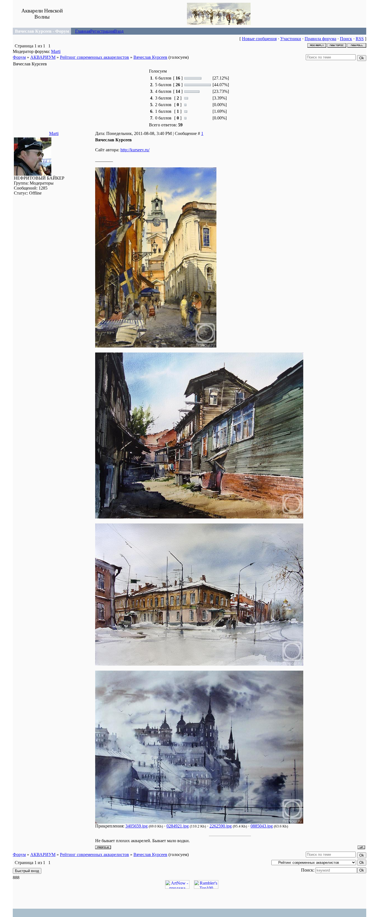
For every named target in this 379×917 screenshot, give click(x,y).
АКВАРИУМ (42, 57)
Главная (82, 31)
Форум (19, 57)
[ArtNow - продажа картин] (177, 887)
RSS (360, 38)
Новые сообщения (259, 38)
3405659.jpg (136, 826)
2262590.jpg (220, 826)
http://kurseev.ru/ (135, 149)
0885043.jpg (262, 826)
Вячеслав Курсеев (150, 57)
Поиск (346, 38)
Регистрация (102, 31)
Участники (290, 38)
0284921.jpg (177, 826)
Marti (55, 51)
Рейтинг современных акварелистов (94, 57)
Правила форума (320, 38)
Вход (118, 31)
